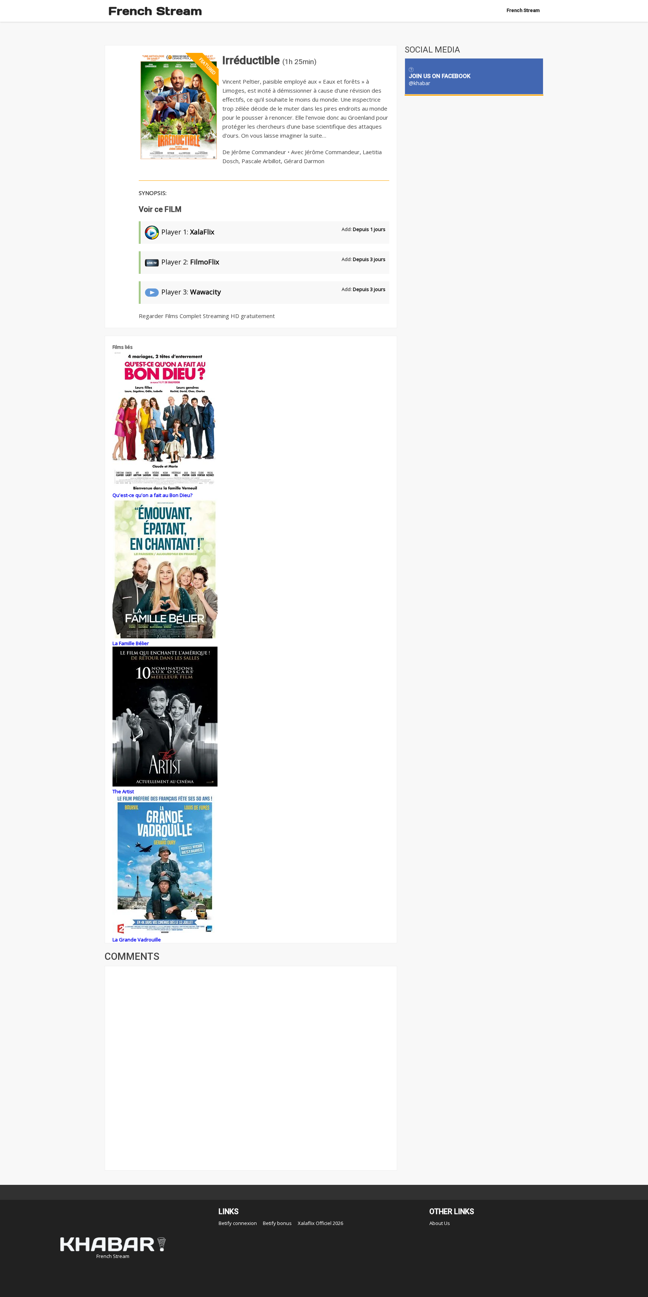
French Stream (155, 11)
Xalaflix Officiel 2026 (320, 1223)
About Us (439, 1223)
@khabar (419, 83)
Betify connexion (238, 1223)
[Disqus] (250, 1067)
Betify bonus (277, 1223)
